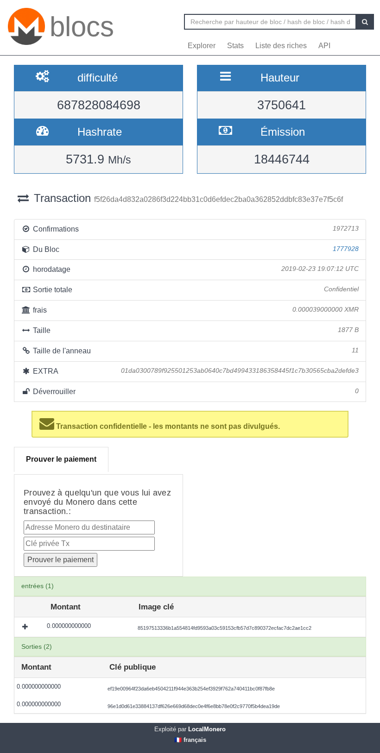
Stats (235, 46)
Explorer (201, 46)
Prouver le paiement (61, 459)
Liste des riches (281, 46)
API (324, 46)
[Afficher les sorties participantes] (26, 627)
